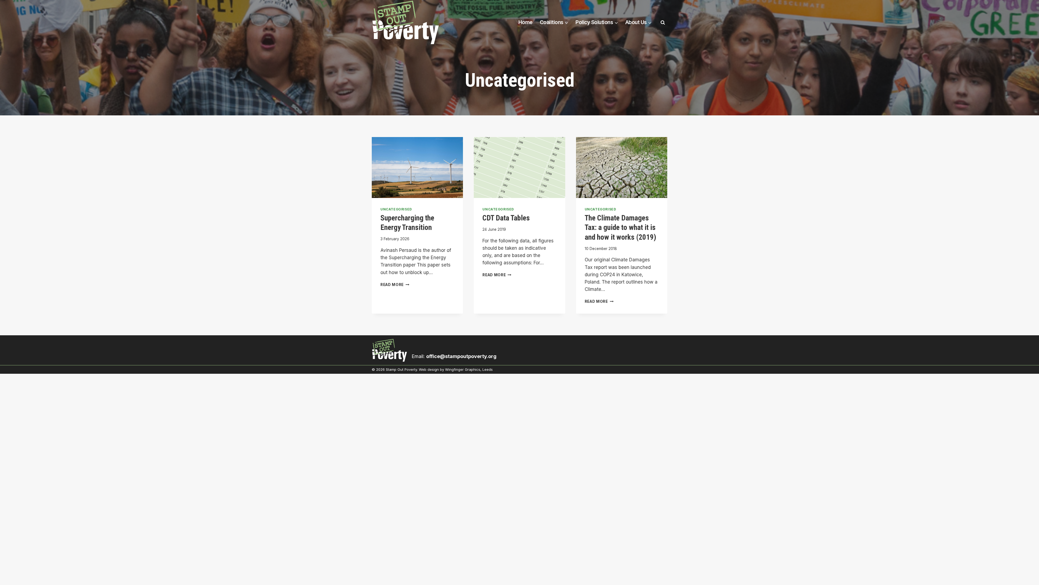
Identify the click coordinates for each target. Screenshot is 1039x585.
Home (525, 22)
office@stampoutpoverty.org (461, 356)
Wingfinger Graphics (462, 369)
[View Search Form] (662, 22)
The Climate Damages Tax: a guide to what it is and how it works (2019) (620, 228)
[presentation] (417, 167)
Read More (394, 284)
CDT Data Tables (506, 218)
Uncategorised (396, 209)
